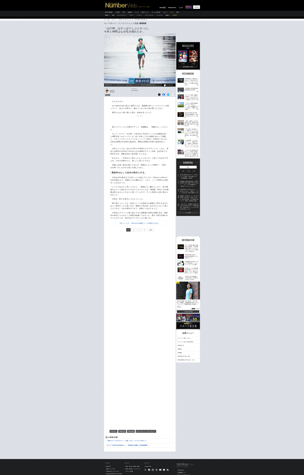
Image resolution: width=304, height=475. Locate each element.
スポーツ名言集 (129, 471)
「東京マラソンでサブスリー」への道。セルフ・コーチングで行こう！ (127, 440)
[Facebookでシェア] (163, 95)
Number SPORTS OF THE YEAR (114, 473)
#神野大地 (122, 431)
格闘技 (106, 15)
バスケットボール (149, 15)
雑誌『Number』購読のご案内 (133, 466)
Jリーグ (137, 12)
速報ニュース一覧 (110, 468)
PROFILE (107, 95)
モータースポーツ (121, 15)
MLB (124, 12)
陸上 (108, 19)
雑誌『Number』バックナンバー (133, 468)
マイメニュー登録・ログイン (184, 338)
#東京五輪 (131, 431)
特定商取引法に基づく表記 (184, 356)
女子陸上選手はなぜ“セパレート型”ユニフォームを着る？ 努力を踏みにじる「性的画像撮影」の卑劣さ (189, 176)
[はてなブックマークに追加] (168, 95)
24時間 (188, 171)
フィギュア (139, 15)
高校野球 (130, 12)
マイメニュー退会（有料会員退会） (186, 341)
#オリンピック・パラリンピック (146, 431)
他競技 (167, 15)
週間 (194, 171)
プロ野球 (117, 12)
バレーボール (159, 15)
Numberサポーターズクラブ (112, 471)
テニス (171, 12)
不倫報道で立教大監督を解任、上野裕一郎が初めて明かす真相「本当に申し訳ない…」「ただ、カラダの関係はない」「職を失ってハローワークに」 (189, 184)
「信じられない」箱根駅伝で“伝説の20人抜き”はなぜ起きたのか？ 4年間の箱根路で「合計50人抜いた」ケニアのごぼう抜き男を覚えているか (189, 206)
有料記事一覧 (181, 345)
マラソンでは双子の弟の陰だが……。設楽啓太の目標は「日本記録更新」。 (128, 445)
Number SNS (148, 466)
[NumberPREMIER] (188, 7)
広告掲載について (182, 472)
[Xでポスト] (159, 95)
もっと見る (188, 212)
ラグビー (132, 15)
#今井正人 (113, 431)
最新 (183, 171)
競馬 (177, 12)
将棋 (113, 15)
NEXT (151, 230)
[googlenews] (164, 470)
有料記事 (175, 15)
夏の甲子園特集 (108, 12)
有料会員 (197, 7)
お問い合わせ (181, 470)
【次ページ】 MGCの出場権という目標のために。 (140, 223)
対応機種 (180, 352)
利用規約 (180, 349)
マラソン (114, 19)
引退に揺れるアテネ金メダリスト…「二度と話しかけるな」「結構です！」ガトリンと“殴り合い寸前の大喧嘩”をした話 (189, 191)
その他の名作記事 (188, 311)
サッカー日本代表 (156, 12)
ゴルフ (164, 12)
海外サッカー (145, 12)
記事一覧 (108, 466)
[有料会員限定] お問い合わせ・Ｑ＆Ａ (186, 359)
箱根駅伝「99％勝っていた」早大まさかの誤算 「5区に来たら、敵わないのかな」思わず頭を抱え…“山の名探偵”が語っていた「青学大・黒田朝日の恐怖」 (189, 198)
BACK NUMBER (143, 23)
